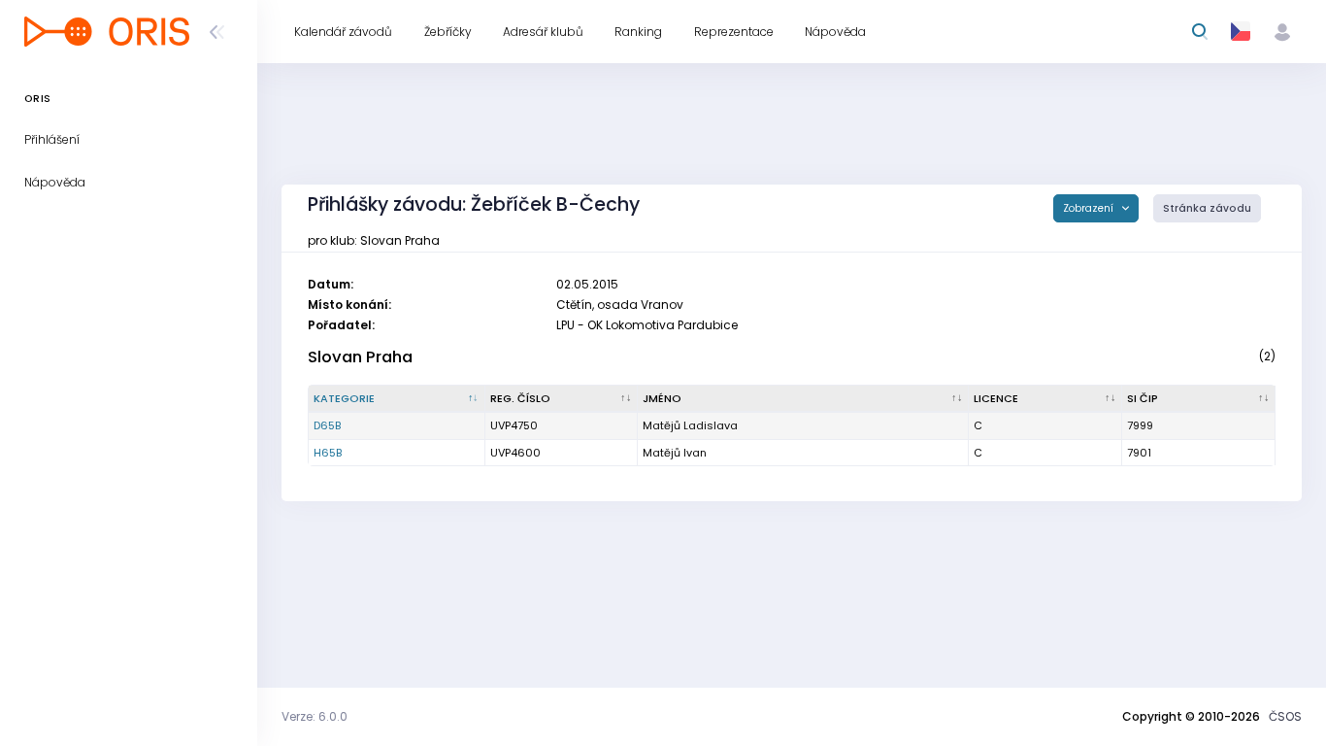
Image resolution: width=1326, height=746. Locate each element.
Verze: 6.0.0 (315, 716)
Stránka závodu (1207, 208)
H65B (328, 452)
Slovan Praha (360, 357)
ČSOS (1285, 716)
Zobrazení (1089, 208)
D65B (327, 425)
